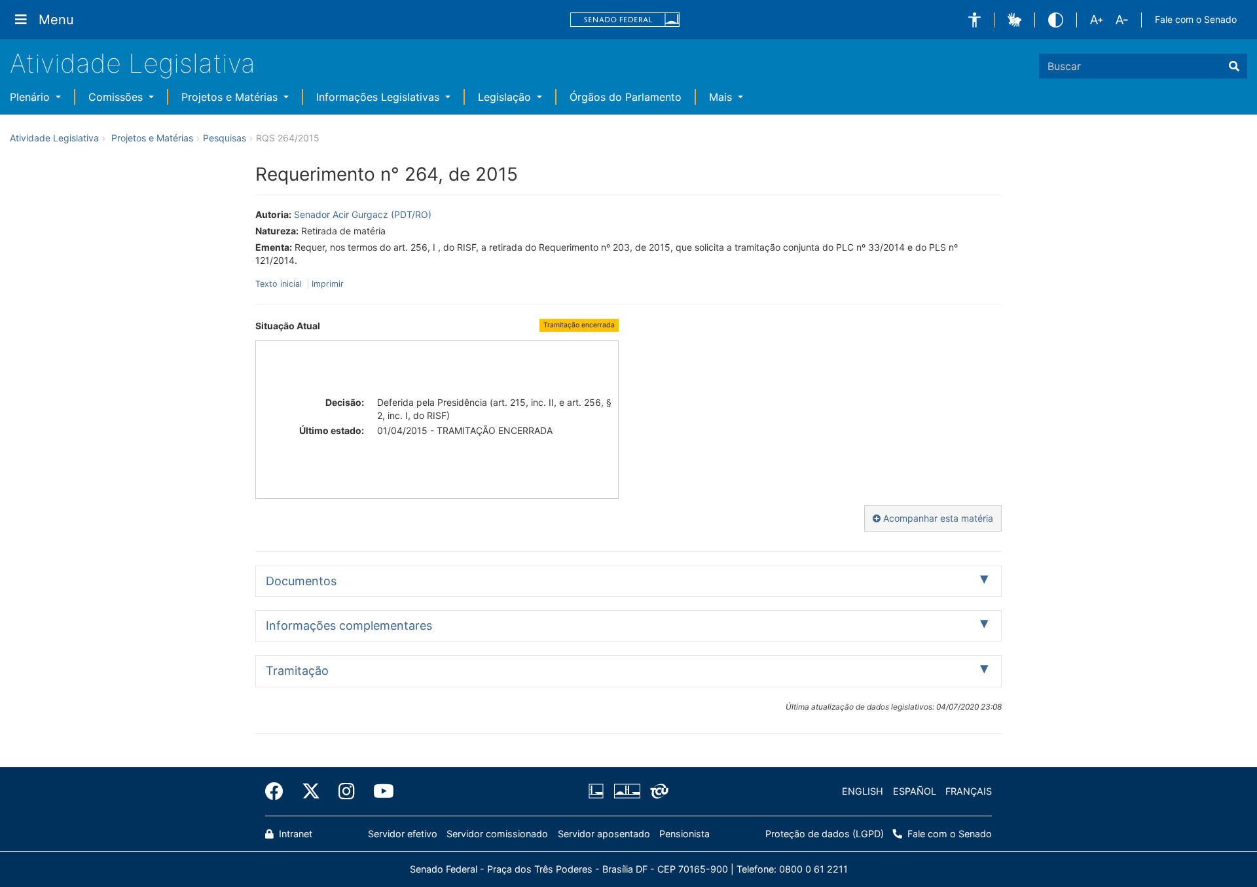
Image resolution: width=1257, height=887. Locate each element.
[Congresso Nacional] (626, 791)
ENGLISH (862, 791)
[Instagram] (346, 791)
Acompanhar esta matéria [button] (937, 518)
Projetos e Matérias (231, 96)
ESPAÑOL (914, 791)
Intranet (294, 833)
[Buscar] (1234, 66)
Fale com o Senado (1196, 19)
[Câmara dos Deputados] (598, 791)
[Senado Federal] (625, 19)
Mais (722, 96)
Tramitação (297, 671)
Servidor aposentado (604, 833)
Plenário (31, 96)
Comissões (117, 96)
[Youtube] (379, 791)
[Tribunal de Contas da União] (657, 791)
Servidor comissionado (497, 833)
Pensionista (684, 833)
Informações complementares (349, 625)
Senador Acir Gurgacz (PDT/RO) (362, 214)
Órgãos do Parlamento (626, 96)
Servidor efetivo (402, 833)
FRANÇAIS (968, 791)
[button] (974, 19)
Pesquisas (224, 137)
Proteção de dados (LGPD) (824, 833)
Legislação (506, 96)
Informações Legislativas (379, 96)
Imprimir (328, 284)
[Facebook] (279, 791)
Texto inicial (279, 284)
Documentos (301, 581)
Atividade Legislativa (132, 63)
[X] (311, 791)
